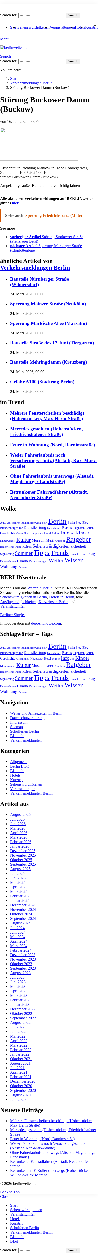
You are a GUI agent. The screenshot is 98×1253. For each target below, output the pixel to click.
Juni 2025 (18, 878)
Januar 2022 (19, 1054)
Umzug (88, 553)
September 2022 (23, 1018)
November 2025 (23, 855)
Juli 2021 (17, 1068)
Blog (85, 522)
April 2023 (18, 991)
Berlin (57, 521)
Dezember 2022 (22, 1009)
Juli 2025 (17, 873)
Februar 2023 (20, 1000)
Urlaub (22, 561)
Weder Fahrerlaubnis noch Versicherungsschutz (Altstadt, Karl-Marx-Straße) (53, 460)
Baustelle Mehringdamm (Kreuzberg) (48, 362)
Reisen (27, 546)
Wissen (74, 560)
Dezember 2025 (22, 851)
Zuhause (23, 567)
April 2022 (18, 1041)
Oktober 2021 (21, 1059)
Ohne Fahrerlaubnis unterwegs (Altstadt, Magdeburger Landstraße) (52, 478)
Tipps (42, 552)
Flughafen (79, 528)
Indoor (56, 533)
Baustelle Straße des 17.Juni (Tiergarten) (52, 342)
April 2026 (18, 833)
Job (72, 533)
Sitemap (16, 727)
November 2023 (23, 959)
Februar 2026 (20, 842)
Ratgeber (78, 539)
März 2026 (18, 837)
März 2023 (18, 995)
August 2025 (20, 869)
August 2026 (20, 814)
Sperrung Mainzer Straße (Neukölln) (48, 303)
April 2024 (18, 941)
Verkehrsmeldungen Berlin (35, 267)
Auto (3, 522)
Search (73, 15)
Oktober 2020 (21, 1086)
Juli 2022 (17, 1027)
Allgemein (18, 761)
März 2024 (18, 946)
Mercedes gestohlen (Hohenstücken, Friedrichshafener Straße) (46, 431)
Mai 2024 (17, 937)
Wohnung (8, 566)
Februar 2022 (20, 1050)
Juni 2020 (18, 1099)
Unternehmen (8, 561)
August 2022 (20, 1022)
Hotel (47, 533)
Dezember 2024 (22, 905)
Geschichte (7, 533)
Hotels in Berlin (61, 597)
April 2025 (18, 887)
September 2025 (23, 864)
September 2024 (23, 918)
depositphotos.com (46, 623)
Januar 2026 (19, 846)
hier (15, 203)
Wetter (56, 560)
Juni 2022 (18, 1031)
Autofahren (13, 522)
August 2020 (20, 1095)
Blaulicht (17, 736)
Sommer (24, 553)
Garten (90, 528)
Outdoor (60, 540)
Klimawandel (7, 540)
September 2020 (23, 1090)
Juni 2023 (18, 982)
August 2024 (20, 923)
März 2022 (18, 1045)
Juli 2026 (17, 819)
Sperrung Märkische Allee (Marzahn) (48, 323)
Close (4, 1196)
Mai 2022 (17, 1036)
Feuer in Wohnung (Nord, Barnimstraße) (52, 444)
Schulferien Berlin (24, 731)
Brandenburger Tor (11, 528)
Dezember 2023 (22, 955)
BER (44, 522)
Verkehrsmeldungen (26, 740)
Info (65, 532)
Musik (50, 540)
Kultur (23, 540)
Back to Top (10, 1192)
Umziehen (75, 554)
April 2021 (18, 1072)
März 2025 (18, 891)
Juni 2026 (18, 824)
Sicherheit (78, 546)
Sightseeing (7, 554)
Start (13, 1205)
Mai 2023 (17, 986)
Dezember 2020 (22, 1081)
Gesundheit (22, 533)
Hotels (80, 27)
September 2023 (23, 968)
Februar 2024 (20, 950)
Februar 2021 (20, 1077)
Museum (38, 540)
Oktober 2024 (21, 914)
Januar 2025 (19, 900)
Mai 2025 (17, 882)
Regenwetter (7, 546)
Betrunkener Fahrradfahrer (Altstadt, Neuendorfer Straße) (49, 494)
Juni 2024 (18, 932)
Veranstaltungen (62, 27)
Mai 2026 (17, 828)
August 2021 (20, 1063)
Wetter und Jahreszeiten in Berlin (36, 713)
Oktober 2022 (21, 1013)
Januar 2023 (19, 1004)
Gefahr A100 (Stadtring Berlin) (42, 381)
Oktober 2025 (21, 860)
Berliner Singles (12, 615)
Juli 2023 (17, 977)
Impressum (18, 722)
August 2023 (20, 973)
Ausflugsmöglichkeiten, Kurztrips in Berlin (34, 602)
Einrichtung (54, 528)
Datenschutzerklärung (27, 718)
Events (67, 528)
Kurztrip (16, 780)
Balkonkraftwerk (31, 522)
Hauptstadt (36, 533)
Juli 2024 (17, 927)
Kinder (82, 532)
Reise (18, 546)
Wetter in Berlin (40, 588)
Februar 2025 (20, 896)
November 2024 (23, 909)
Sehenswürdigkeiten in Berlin (23, 597)
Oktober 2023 (21, 964)
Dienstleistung (35, 527)
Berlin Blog (74, 522)
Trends (60, 552)
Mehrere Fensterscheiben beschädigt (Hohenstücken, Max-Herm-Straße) (47, 415)
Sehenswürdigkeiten (33, 27)
